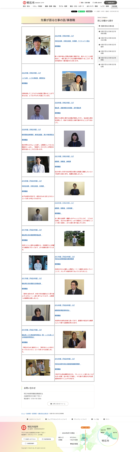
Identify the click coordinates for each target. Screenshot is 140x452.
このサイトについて (35, 419)
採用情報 (34, 413)
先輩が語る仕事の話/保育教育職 (108, 32)
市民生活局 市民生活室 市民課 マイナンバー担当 (72, 41)
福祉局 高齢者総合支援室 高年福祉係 (68, 108)
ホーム (23, 413)
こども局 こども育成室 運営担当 (33, 78)
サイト (108, 419)
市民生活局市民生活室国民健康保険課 (68, 364)
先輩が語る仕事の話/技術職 (108, 52)
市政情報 (28, 413)
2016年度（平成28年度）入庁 (65, 305)
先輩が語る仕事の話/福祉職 (108, 65)
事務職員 (58, 46)
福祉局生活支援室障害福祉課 (32, 235)
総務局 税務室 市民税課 (64, 208)
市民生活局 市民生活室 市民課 (33, 186)
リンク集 (96, 419)
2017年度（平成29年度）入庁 (32, 230)
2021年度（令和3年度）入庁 (64, 156)
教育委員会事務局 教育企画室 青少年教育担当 (38, 134)
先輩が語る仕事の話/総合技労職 (108, 39)
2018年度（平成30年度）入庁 (32, 181)
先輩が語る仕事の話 (107, 26)
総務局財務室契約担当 (63, 310)
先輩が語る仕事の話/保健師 (108, 45)
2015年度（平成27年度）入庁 (32, 330)
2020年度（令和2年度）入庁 (64, 102)
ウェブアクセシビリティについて (57, 419)
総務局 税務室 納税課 (63, 161)
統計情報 (75, 444)
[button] (84, 2)
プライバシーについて (80, 419)
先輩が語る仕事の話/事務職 (108, 59)
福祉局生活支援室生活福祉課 (32, 283)
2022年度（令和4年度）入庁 (64, 36)
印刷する (90, 11)
